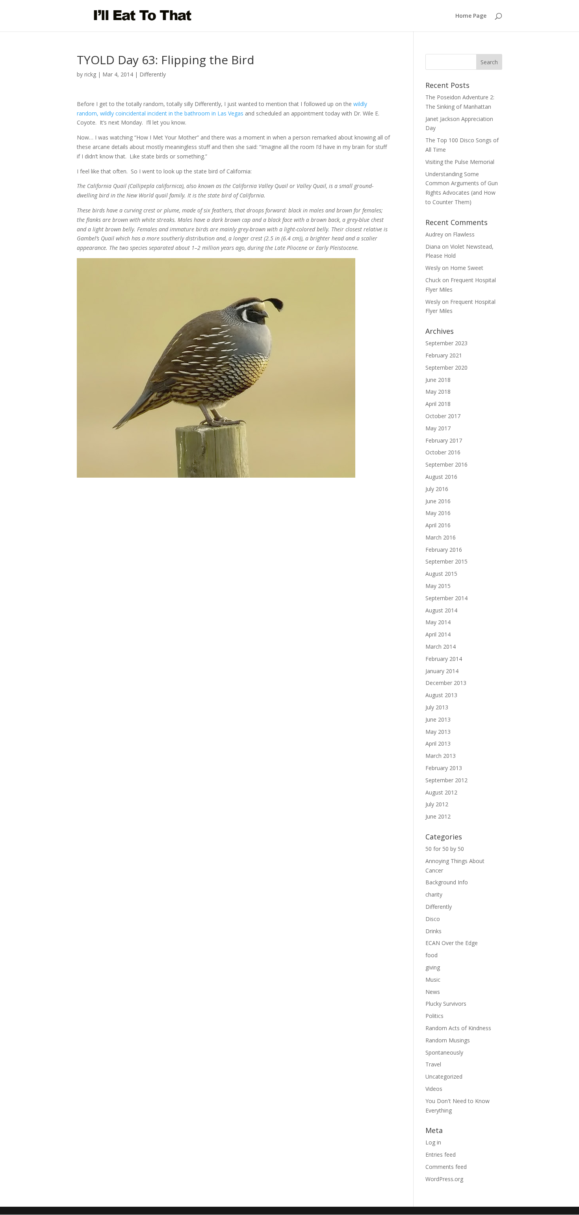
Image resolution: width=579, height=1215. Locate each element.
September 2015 (446, 561)
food (431, 955)
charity (433, 894)
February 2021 (443, 355)
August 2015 (441, 573)
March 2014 (440, 646)
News (432, 991)
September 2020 (446, 367)
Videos (433, 1088)
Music (432, 979)
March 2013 (440, 755)
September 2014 (446, 598)
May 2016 (438, 513)
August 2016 (441, 476)
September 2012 (446, 780)
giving (432, 967)
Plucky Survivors (445, 1003)
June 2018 (438, 379)
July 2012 (436, 804)
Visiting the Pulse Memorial (459, 162)
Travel (433, 1064)
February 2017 (443, 440)
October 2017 (442, 416)
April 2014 (438, 634)
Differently (152, 74)
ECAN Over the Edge (451, 943)
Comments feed (446, 1166)
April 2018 (438, 403)
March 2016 (440, 537)
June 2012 (438, 816)
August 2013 (441, 695)
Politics (434, 1016)
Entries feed (440, 1154)
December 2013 (445, 683)
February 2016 (443, 549)
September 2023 (446, 343)
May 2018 (438, 391)
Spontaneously (444, 1052)
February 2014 (443, 658)
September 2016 (446, 464)
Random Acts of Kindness (458, 1028)
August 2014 (441, 610)
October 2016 (442, 452)
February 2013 (443, 768)
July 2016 (436, 489)
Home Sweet (466, 268)
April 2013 (438, 743)
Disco (432, 919)
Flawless (464, 234)
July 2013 (436, 707)
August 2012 (441, 792)
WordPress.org (444, 1179)
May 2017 (438, 428)
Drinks (433, 931)
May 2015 (438, 586)
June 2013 (438, 719)
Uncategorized (443, 1076)
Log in (433, 1142)
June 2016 (438, 501)
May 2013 (438, 731)
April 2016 (438, 525)
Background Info (446, 882)
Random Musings (447, 1040)
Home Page (470, 16)
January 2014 (441, 671)
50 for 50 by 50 (444, 848)
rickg (90, 74)
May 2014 (438, 622)
